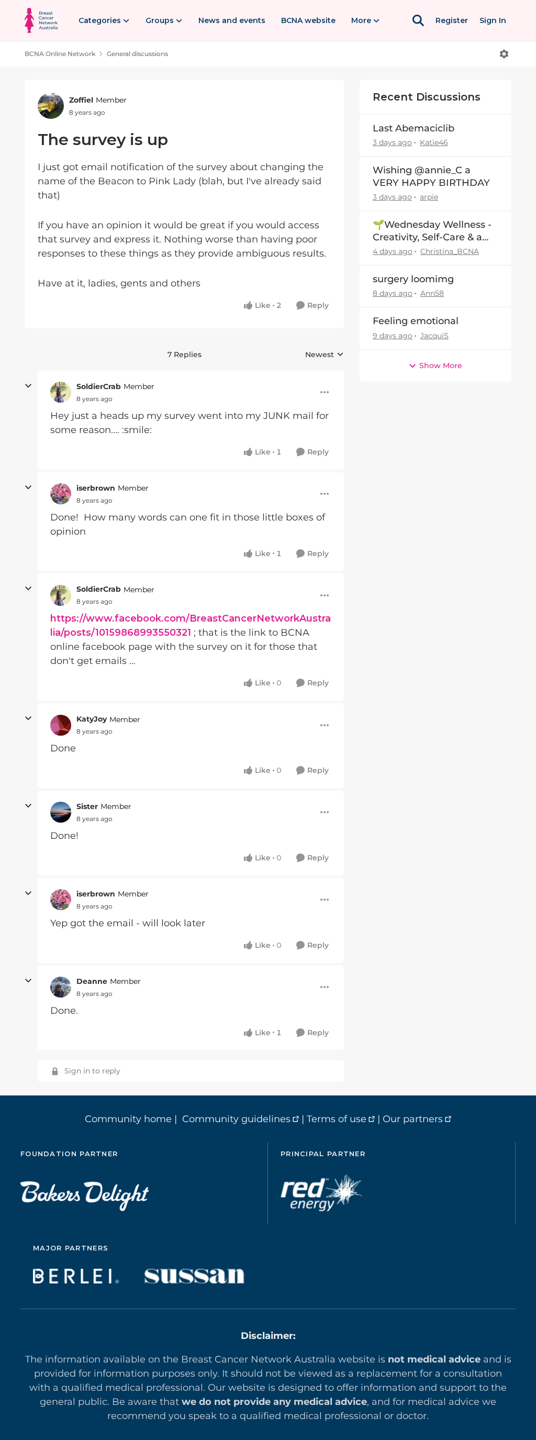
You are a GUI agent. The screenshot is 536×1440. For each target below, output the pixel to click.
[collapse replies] (28, 386)
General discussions (137, 54)
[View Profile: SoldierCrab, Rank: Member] (60, 392)
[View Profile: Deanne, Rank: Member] (60, 987)
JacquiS (434, 335)
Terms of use (336, 1119)
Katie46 (434, 142)
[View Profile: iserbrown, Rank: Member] (60, 493)
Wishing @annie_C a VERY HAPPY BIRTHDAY (431, 176)
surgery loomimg (413, 279)
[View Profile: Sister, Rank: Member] (60, 812)
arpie (429, 197)
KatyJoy (91, 719)
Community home (128, 1119)
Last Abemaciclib (413, 128)
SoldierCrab (98, 386)
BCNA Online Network (60, 54)
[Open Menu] (504, 54)
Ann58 (432, 293)
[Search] (418, 20)
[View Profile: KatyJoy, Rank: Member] (60, 725)
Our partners (413, 1119)
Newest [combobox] (324, 355)
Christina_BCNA (449, 251)
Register (452, 20)
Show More (440, 365)
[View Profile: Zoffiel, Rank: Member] (51, 106)
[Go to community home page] (41, 20)
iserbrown (95, 488)
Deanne (91, 981)
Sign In (492, 20)
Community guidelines (236, 1119)
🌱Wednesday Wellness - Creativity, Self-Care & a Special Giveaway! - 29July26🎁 (432, 231)
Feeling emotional (416, 321)
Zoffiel (81, 100)
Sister (87, 806)
